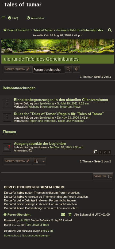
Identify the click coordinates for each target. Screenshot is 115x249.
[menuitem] (12, 18)
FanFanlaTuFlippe (37, 224)
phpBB (24, 220)
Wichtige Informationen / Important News (54, 106)
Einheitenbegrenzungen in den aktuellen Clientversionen (61, 100)
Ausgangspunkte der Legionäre (40, 144)
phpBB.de (47, 230)
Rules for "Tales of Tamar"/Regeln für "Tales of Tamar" (59, 114)
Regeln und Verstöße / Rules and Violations (56, 120)
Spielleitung (46, 103)
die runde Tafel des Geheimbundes (41, 59)
